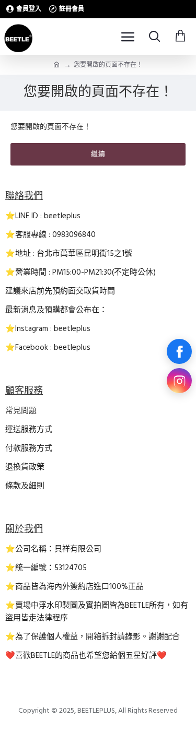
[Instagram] (179, 380)
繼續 (98, 154)
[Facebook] (179, 351)
